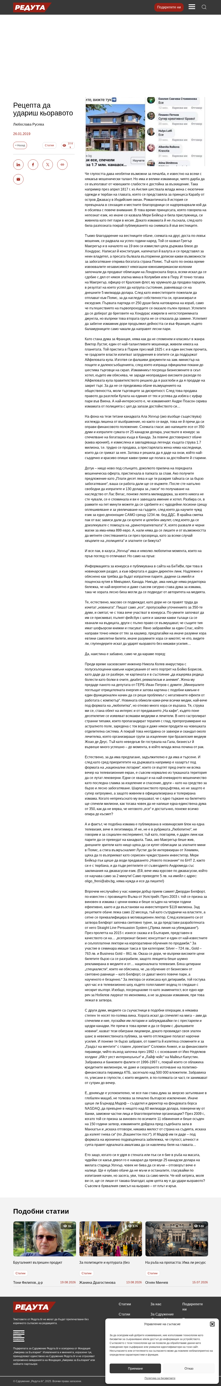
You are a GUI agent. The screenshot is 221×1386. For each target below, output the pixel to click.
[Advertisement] (110, 53)
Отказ (189, 1368)
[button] (212, 1324)
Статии (49, 145)
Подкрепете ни (169, 7)
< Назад (20, 145)
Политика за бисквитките (160, 1378)
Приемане (135, 1368)
